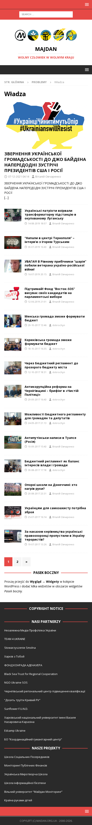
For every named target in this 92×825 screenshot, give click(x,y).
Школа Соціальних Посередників (26, 757)
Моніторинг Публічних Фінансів (25, 765)
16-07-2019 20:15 (37, 274)
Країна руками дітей (18, 800)
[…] (6, 198)
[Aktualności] (12, 321)
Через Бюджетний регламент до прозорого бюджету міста (51, 365)
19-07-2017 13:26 (37, 544)
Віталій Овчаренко (48, 176)
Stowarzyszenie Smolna (20, 648)
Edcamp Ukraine (14, 730)
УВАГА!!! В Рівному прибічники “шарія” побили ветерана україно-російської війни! (55, 265)
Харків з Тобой (14, 656)
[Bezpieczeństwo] (12, 215)
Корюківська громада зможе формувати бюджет (48, 342)
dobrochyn (58, 325)
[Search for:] (46, 14)
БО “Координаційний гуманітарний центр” (33, 739)
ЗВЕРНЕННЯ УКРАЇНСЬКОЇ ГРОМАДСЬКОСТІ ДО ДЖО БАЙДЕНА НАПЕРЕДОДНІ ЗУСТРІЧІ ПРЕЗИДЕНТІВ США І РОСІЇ (45, 162)
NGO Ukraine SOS (16, 682)
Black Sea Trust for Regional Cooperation (31, 674)
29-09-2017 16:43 (37, 399)
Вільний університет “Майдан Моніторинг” (33, 792)
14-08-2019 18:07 (37, 223)
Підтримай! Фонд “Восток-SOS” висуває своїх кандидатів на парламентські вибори (50, 293)
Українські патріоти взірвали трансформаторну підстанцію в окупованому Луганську (50, 214)
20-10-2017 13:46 (37, 325)
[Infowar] (12, 442)
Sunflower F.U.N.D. (16, 709)
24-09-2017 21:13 (37, 423)
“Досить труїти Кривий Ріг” (22, 700)
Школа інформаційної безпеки (25, 783)
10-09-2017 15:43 (37, 446)
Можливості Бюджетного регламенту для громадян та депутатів (55, 416)
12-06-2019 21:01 (37, 301)
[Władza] (12, 242)
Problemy (39, 82)
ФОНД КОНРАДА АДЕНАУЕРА (23, 665)
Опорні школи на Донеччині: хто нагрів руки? (51, 487)
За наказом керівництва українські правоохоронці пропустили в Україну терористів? (55, 535)
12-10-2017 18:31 (37, 372)
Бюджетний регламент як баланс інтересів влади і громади (52, 463)
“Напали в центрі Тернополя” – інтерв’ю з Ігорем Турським (49, 240)
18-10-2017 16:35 (37, 348)
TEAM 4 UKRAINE (14, 639)
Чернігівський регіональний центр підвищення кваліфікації (44, 691)
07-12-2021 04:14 (18, 176)
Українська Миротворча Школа (25, 774)
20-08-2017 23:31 (37, 493)
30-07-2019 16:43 (37, 247)
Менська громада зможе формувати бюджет (55, 318)
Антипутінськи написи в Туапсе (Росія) (50, 440)
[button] (86, 4)
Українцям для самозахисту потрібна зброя (55, 510)
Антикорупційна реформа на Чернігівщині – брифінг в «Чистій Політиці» (52, 390)
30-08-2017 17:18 (37, 470)
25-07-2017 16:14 (37, 517)
